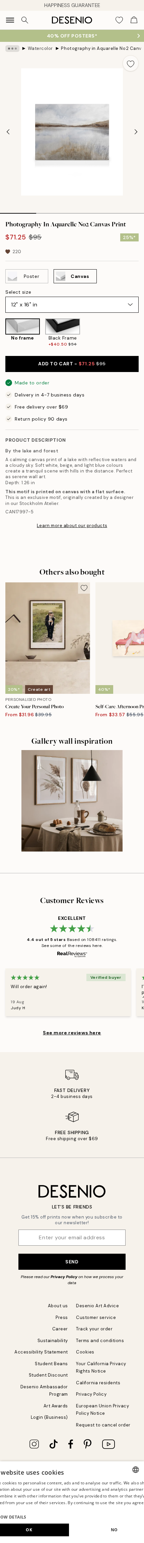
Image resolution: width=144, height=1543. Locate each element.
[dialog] (72, 1502)
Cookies (85, 1352)
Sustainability (53, 1340)
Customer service (96, 1317)
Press (62, 1317)
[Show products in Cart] (134, 20)
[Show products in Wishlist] (119, 20)
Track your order (94, 1329)
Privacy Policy (64, 1276)
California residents (98, 1383)
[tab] (18, 211)
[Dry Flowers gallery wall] (72, 801)
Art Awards (56, 1406)
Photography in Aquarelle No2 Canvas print (101, 48)
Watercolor (40, 48)
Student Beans (51, 1364)
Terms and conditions (100, 1340)
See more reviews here (72, 1033)
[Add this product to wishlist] (131, 63)
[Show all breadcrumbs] (12, 48)
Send (71, 1262)
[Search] (24, 20)
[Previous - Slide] (8, 132)
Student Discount (48, 1375)
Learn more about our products (72, 525)
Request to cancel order (103, 1425)
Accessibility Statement (41, 1352)
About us (58, 1306)
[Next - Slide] (136, 132)
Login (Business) (49, 1417)
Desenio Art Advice (97, 1306)
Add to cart (72, 364)
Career (60, 1329)
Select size (18, 292)
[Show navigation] (10, 20)
